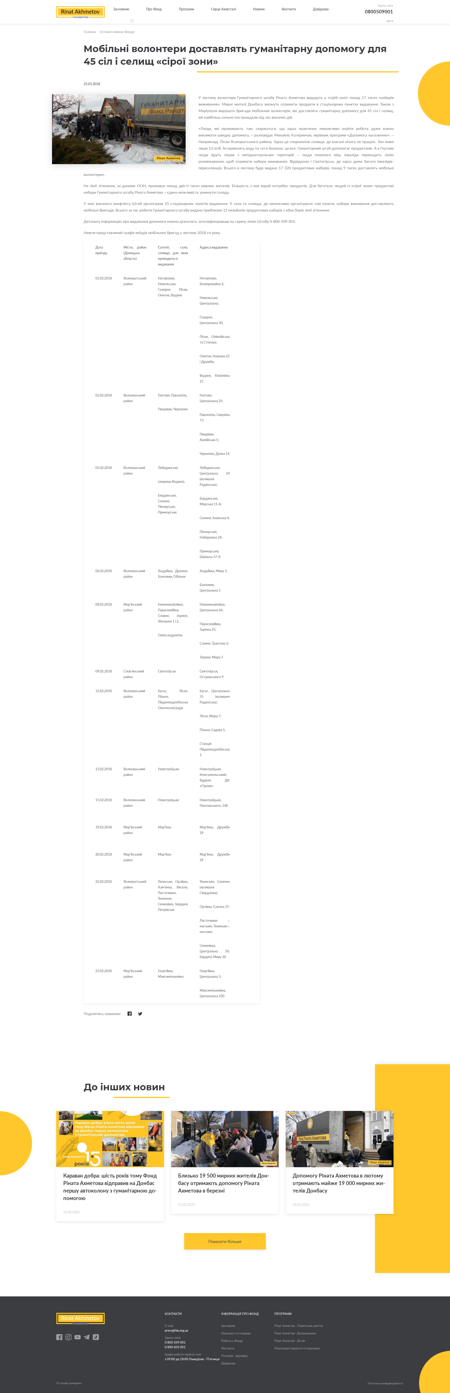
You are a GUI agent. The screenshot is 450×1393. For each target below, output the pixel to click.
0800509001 (379, 11)
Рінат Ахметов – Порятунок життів (298, 1326)
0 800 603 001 (175, 1347)
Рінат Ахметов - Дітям (289, 1341)
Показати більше (225, 1241)
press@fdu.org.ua (176, 1330)
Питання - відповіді (234, 1356)
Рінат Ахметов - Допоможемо (295, 1333)
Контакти (289, 9)
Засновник (121, 9)
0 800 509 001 (175, 1342)
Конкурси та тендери (236, 1333)
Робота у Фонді (232, 1341)
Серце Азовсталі (223, 9)
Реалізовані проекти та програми (297, 1348)
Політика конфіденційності (385, 1383)
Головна (90, 32)
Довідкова (321, 9)
